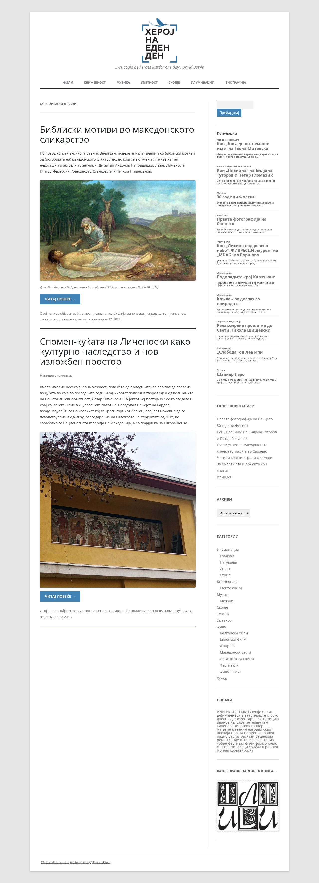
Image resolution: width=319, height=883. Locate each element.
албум (222, 715)
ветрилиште (255, 715)
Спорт (225, 568)
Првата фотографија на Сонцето (245, 419)
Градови (227, 556)
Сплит (267, 711)
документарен (244, 718)
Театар (223, 613)
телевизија (253, 739)
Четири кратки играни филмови (244, 457)
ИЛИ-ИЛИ (225, 711)
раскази (247, 736)
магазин (224, 729)
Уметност (149, 82)
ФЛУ (188, 610)
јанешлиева (135, 610)
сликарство (48, 319)
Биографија (235, 82)
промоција (253, 732)
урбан (222, 743)
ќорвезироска (241, 750)
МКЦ (245, 711)
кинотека (242, 725)
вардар (118, 610)
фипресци (239, 746)
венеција (236, 715)
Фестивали (229, 665)
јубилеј (223, 750)
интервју (253, 722)
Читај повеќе (60, 299)
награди (255, 729)
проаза (237, 732)
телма (269, 739)
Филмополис (230, 671)
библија (119, 313)
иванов (223, 722)
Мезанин (228, 600)
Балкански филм (234, 633)
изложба (237, 722)
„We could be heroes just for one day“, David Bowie (75, 862)
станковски (67, 319)
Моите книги (231, 588)
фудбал (255, 746)
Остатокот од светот (237, 658)
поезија (223, 732)
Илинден (224, 477)
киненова (225, 725)
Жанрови (228, 645)
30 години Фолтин (232, 425)
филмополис (266, 743)
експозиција (268, 718)
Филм (68, 82)
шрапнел (270, 746)
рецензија (264, 736)
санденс (236, 739)
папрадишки (155, 313)
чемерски (85, 319)
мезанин (239, 729)
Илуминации (202, 82)
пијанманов (176, 313)
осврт (268, 729)
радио (222, 736)
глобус (272, 715)
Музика (123, 82)
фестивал (236, 743)
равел (269, 732)
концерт (258, 725)
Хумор (222, 678)
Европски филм (233, 639)
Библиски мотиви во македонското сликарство (117, 134)
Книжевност (95, 82)
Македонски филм (235, 652)
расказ (234, 736)
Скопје (174, 82)
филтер (223, 746)
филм (249, 743)
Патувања (228, 562)
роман (222, 739)
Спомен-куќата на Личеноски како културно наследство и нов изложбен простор (115, 351)
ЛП (237, 711)
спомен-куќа (173, 610)
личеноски (135, 313)
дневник (224, 718)
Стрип (225, 575)
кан (265, 722)
